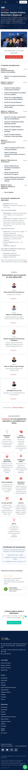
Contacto (4, 733)
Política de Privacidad (6, 744)
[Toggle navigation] (2, 2)
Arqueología (4, 680)
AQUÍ (25, 261)
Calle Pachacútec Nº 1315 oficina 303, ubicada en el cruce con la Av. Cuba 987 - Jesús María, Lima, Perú (14, 645)
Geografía (3, 685)
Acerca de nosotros (6, 663)
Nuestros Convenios (6, 667)
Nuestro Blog (4, 670)
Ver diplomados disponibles (14, 57)
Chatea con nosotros (14, 622)
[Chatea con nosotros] (25, 767)
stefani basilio (13, 588)
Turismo (3, 699)
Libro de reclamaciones (21, 746)
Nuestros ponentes (5, 665)
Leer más (3, 26)
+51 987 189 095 (6, 653)
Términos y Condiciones (7, 746)
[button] (17, 2)
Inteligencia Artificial (6, 692)
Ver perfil (13, 298)
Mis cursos (23, 2)
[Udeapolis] (5, 2)
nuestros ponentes (18, 407)
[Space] (5, 638)
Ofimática (3, 694)
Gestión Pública (5, 689)
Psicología (3, 697)
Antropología (4, 678)
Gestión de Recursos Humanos (8, 687)
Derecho (3, 682)
